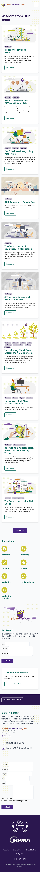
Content (23, 343)
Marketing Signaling (19, 445)
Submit (7, 661)
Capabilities (17, 850)
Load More (20, 531)
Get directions (8, 736)
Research (7, 148)
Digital (30, 343)
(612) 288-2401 (15, 743)
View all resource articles (12, 700)
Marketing (8, 47)
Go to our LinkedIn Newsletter (17, 684)
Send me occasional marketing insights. (15, 801)
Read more (10, 68)
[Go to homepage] (13, 4)
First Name (4, 649)
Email (3, 644)
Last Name (4, 653)
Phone (3, 783)
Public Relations (18, 345)
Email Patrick (31, 850)
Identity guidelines (18, 498)
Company (4, 774)
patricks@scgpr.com (19, 747)
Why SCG (20, 854)
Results (6, 850)
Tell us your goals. (7, 798)
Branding (7, 97)
